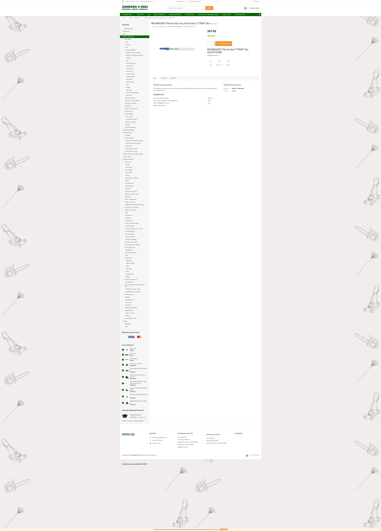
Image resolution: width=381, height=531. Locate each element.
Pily (127, 61)
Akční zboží (126, 31)
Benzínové (128, 215)
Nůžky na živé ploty (130, 210)
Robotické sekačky (130, 253)
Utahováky (129, 90)
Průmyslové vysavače (131, 149)
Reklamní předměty (129, 130)
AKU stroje (128, 162)
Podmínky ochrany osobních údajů (188, 442)
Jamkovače (128, 146)
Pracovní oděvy (130, 237)
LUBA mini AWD (130, 263)
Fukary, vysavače (130, 202)
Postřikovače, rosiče (131, 242)
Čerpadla (127, 135)
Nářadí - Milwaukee (128, 37)
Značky (125, 321)
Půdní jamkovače (130, 247)
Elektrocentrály (129, 138)
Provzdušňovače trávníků (132, 245)
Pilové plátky (129, 114)
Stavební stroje (127, 133)
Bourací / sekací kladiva (132, 101)
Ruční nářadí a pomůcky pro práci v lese (135, 286)
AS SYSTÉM (128, 173)
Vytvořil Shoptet (254, 455)
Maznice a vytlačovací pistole (134, 55)
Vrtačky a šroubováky (132, 93)
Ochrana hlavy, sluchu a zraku (134, 229)
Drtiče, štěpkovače (130, 199)
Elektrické (128, 218)
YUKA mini (129, 269)
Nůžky (127, 181)
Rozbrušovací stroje (131, 151)
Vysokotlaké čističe (131, 318)
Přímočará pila (130, 77)
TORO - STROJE (129, 313)
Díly (124, 34)
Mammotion (128, 258)
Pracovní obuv (129, 234)
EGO (126, 255)
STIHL (127, 271)
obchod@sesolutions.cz (159, 438)
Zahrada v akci (156, 443)
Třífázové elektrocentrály (133, 143)
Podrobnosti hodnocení (175, 27)
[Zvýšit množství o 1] (214, 42)
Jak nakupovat (180, 1)
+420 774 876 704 (157, 440)
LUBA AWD (129, 261)
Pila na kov (129, 71)
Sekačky (127, 189)
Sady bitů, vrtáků (130, 122)
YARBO (127, 277)
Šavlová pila (129, 82)
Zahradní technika (130, 127)
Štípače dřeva (129, 310)
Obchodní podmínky (195, 1)
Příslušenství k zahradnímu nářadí (133, 154)
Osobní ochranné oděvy (132, 223)
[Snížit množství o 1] (214, 45)
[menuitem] (127, 14)
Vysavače (129, 95)
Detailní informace (212, 55)
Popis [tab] (155, 78)
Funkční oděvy (129, 226)
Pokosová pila (130, 74)
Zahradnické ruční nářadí (132, 292)
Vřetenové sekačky (131, 308)
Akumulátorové (129, 300)
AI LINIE (127, 165)
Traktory (127, 316)
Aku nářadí (128, 39)
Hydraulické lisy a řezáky (133, 53)
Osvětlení (128, 106)
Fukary (127, 175)
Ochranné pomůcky (130, 103)
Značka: (189, 27)
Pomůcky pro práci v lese (132, 289)
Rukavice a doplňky (131, 239)
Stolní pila (129, 79)
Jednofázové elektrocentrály (134, 141)
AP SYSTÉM (128, 170)
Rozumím (223, 529)
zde (218, 529)
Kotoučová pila (130, 63)
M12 (126, 42)
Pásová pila (129, 69)
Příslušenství (129, 111)
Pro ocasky (129, 117)
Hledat (209, 8)
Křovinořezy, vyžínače (132, 178)
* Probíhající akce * (128, 29)
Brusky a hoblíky (131, 50)
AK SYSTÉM (128, 167)
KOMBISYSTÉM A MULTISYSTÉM (134, 205)
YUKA (127, 266)
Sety (127, 85)
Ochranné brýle (130, 231)
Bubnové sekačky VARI (131, 194)
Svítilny (128, 45)
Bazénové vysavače (131, 191)
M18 (126, 47)
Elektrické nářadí (130, 98)
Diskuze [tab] (173, 78)
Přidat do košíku (225, 43)
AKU (126, 213)
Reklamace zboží (183, 447)
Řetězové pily (129, 186)
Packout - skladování (131, 109)
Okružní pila (129, 66)
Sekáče (127, 125)
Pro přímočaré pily (131, 119)
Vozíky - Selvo (127, 157)
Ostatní (128, 58)
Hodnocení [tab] (164, 78)
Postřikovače (129, 183)
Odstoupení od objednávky (186, 445)
